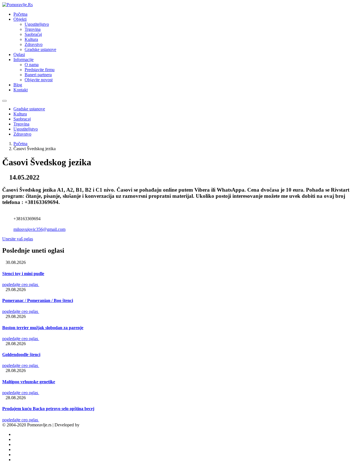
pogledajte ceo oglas (20, 284)
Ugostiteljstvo (37, 24)
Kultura (31, 39)
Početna (20, 14)
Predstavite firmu (40, 69)
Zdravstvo (34, 44)
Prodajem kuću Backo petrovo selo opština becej (48, 408)
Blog (17, 84)
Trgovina (33, 29)
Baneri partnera (38, 74)
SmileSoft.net (92, 424)
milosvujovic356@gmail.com (39, 229)
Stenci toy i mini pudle (23, 273)
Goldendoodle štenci (21, 354)
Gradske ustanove (40, 49)
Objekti (20, 19)
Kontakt (20, 89)
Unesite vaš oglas (17, 238)
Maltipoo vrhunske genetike (28, 381)
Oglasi (19, 54)
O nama (32, 64)
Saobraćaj (33, 34)
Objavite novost (39, 79)
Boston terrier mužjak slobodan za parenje (42, 327)
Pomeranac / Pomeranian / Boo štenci (37, 300)
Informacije (23, 59)
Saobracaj (22, 119)
